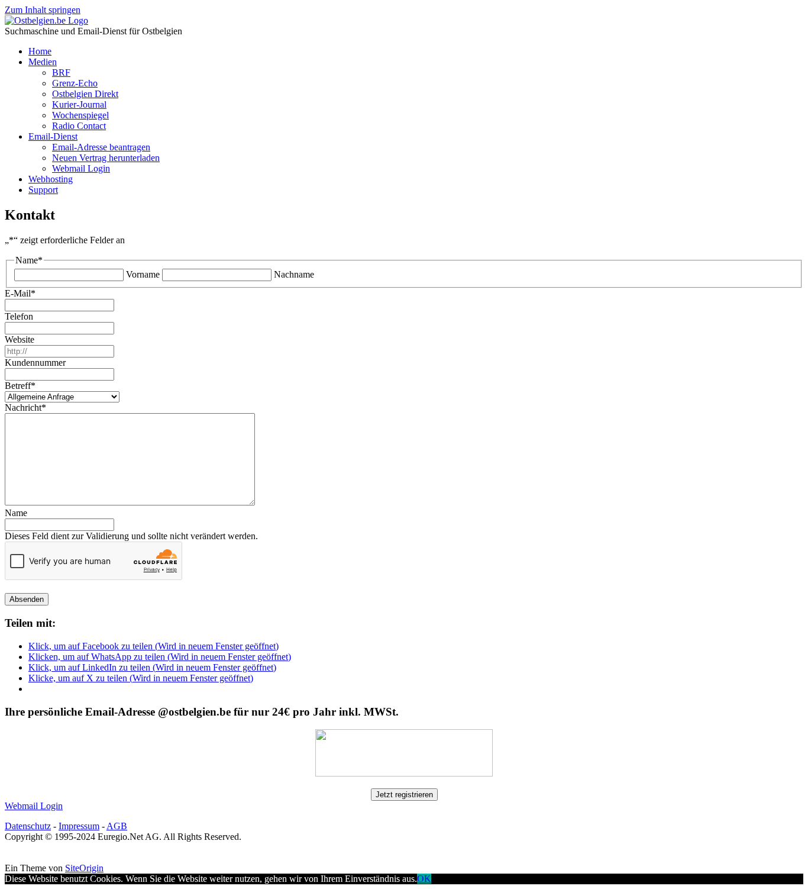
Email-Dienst (52, 136)
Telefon (19, 316)
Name (16, 513)
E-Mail (20, 293)
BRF (61, 72)
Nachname (294, 274)
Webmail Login (81, 168)
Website (19, 339)
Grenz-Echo (75, 83)
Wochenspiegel (80, 115)
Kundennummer (35, 362)
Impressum (79, 826)
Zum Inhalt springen (42, 10)
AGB (116, 826)
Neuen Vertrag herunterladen (106, 158)
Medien (42, 62)
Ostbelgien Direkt (85, 94)
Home (39, 51)
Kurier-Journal (79, 104)
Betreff (20, 386)
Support (43, 190)
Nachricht (25, 407)
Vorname (143, 274)
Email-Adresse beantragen (101, 147)
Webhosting (50, 179)
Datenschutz (28, 826)
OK (424, 879)
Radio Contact (79, 126)
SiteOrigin (84, 868)
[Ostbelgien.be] (46, 20)
